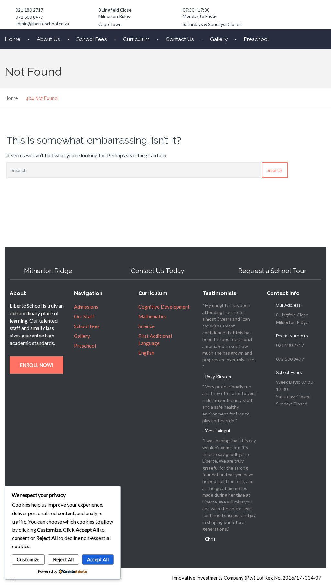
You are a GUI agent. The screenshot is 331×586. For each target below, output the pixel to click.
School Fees (91, 39)
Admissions (86, 307)
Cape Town (110, 24)
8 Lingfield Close (115, 10)
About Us (48, 39)
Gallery (219, 39)
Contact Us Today (157, 271)
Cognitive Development (164, 307)
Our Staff (84, 316)
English (146, 353)
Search (275, 170)
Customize (28, 559)
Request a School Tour (272, 271)
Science (146, 326)
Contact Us (180, 39)
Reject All (63, 559)
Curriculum (136, 39)
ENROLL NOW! (36, 365)
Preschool (256, 39)
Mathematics (152, 316)
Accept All (98, 559)
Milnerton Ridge (114, 16)
